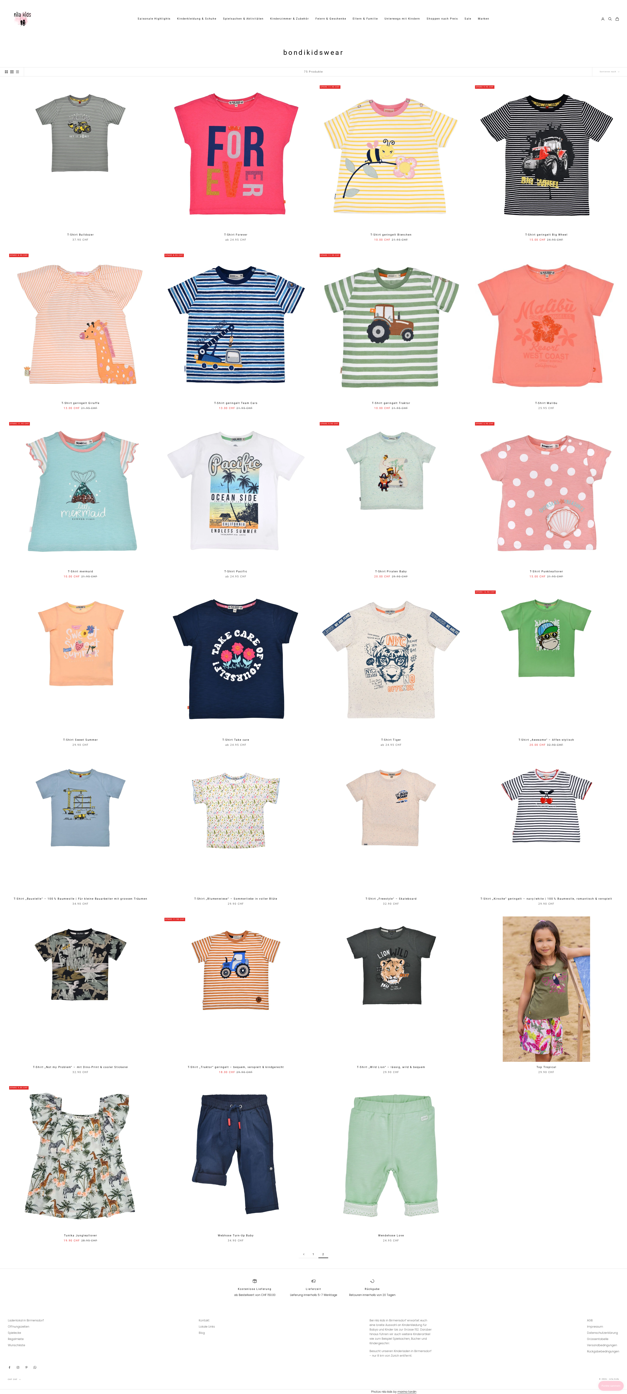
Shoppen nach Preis (442, 18)
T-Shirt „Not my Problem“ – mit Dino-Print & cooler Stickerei (80, 1067)
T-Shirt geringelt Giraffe (81, 403)
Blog (202, 1333)
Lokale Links (207, 1327)
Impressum (595, 1327)
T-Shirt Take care (235, 739)
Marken (483, 18)
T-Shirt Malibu (546, 403)
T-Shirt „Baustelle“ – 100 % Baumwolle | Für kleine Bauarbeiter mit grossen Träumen (80, 898)
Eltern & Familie (365, 18)
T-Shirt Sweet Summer (80, 739)
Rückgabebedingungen (603, 1351)
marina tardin (406, 1392)
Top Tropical (546, 1067)
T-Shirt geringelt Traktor (391, 403)
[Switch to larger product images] (6, 71)
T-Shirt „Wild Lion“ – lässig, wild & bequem (391, 1067)
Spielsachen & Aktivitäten (243, 18)
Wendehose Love (391, 1235)
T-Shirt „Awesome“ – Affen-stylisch (546, 739)
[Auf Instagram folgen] (18, 1367)
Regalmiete (16, 1339)
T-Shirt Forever (236, 234)
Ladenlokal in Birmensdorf (26, 1320)
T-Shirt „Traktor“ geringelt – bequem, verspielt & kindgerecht (236, 1067)
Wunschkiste (16, 1345)
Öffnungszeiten (18, 1327)
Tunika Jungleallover (80, 1235)
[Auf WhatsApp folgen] (35, 1367)
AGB (590, 1320)
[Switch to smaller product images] (11, 71)
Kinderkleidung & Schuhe (197, 18)
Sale (468, 18)
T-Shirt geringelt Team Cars (236, 403)
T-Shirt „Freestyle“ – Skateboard (391, 898)
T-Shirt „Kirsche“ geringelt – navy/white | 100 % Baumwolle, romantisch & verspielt (546, 898)
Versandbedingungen (602, 1345)
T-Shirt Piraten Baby (391, 571)
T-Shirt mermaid (80, 571)
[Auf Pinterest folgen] (26, 1367)
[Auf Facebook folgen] (9, 1367)
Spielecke (14, 1333)
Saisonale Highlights (154, 18)
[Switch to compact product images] (17, 71)
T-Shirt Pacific (235, 571)
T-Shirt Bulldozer (80, 234)
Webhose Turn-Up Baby (236, 1235)
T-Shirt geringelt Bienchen (391, 234)
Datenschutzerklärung (602, 1333)
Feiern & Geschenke (330, 18)
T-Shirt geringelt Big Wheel (546, 234)
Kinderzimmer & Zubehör (289, 18)
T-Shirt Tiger (391, 739)
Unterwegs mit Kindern (402, 18)
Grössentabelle (597, 1339)
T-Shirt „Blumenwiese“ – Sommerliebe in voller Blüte (235, 898)
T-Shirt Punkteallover (546, 571)
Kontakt (204, 1320)
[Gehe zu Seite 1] (304, 1254)
